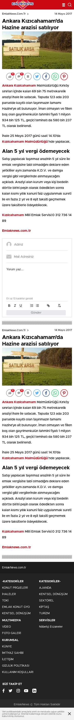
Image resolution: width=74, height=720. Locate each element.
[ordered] (32, 305)
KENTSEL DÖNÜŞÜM (16, 613)
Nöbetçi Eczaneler (51, 626)
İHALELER (9, 594)
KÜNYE (7, 646)
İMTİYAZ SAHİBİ (12, 653)
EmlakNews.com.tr (14, 14)
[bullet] (37, 305)
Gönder (36, 312)
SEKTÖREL (46, 600)
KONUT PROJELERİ (15, 587)
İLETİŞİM (8, 659)
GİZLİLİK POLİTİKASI (15, 665)
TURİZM (44, 613)
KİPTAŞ (44, 607)
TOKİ (5, 600)
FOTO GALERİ (11, 633)
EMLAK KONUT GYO (16, 607)
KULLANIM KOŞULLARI (17, 672)
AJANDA (45, 587)
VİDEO (6, 626)
